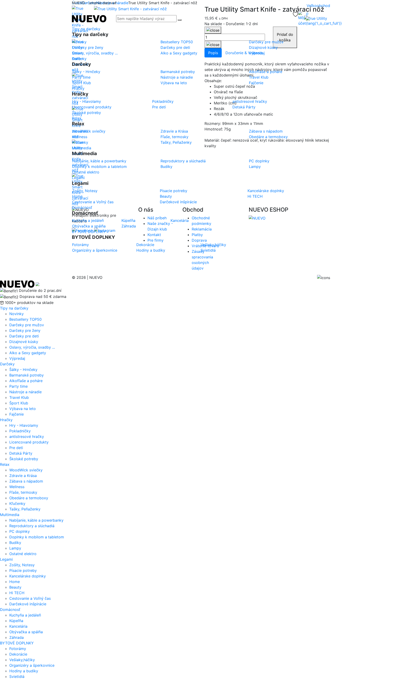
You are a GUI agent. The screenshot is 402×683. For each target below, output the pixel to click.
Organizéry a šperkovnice (31, 665)
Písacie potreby (23, 570)
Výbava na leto (22, 408)
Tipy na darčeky (86, 29)
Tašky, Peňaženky (24, 509)
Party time (18, 386)
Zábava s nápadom (26, 481)
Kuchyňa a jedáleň (25, 615)
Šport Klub (18, 403)
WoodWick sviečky (26, 470)
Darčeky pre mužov (26, 325)
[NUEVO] (89, 18)
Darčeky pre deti (24, 336)
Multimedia (81, 148)
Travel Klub (19, 397)
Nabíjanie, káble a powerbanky (36, 520)
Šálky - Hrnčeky (23, 369)
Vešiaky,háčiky (22, 659)
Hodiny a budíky (23, 671)
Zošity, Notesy (22, 565)
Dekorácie (18, 654)
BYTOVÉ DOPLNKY (89, 231)
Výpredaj (17, 358)
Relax (76, 118)
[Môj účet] (302, 18)
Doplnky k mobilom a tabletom (36, 537)
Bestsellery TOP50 (25, 319)
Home (14, 581)
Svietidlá (16, 676)
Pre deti (16, 447)
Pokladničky (20, 431)
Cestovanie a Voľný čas (30, 598)
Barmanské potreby (26, 375)
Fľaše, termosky (23, 492)
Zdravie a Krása (23, 475)
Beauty (15, 587)
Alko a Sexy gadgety (27, 352)
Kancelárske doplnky (27, 576)
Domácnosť (82, 207)
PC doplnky (19, 531)
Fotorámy (17, 648)
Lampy (15, 548)
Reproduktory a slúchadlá (31, 525)
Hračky (78, 88)
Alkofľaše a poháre (26, 380)
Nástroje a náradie (25, 392)
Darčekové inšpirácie (27, 604)
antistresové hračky (26, 436)
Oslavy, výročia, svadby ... (32, 347)
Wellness (16, 486)
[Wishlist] (295, 14)
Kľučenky (17, 503)
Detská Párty (20, 453)
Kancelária (18, 626)
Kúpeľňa (16, 620)
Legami (78, 177)
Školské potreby (23, 458)
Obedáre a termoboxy (28, 498)
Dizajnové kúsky (23, 341)
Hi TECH (16, 592)
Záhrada (16, 637)
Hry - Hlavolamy (23, 425)
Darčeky (79, 58)
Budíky (15, 542)
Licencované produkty (29, 442)
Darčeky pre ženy (24, 330)
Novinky (16, 313)
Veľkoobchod (318, 5)
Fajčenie (16, 414)
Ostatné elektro (23, 553)
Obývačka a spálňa (26, 632)
